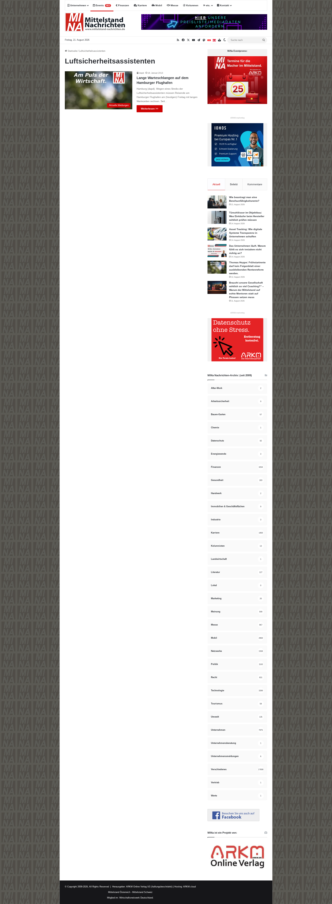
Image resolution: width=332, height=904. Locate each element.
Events (102, 5)
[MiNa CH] (209, 40)
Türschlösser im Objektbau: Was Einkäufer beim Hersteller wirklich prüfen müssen (246, 216)
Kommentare (254, 184)
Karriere (142, 5)
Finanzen (123, 5)
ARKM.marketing (237, 118)
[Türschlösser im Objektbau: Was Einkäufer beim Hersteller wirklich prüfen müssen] (217, 217)
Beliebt (234, 184)
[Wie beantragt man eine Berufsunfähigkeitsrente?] (217, 201)
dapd (141, 73)
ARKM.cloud (189, 886)
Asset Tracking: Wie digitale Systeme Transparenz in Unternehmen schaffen (245, 233)
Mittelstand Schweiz (142, 892)
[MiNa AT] (214, 40)
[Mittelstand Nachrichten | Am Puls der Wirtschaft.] (95, 23)
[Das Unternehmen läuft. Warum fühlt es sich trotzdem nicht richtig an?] (217, 250)
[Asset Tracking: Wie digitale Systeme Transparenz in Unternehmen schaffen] (217, 233)
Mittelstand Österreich (119, 892)
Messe (174, 5)
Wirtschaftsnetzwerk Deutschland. (136, 897)
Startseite (72, 51)
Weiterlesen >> (149, 108)
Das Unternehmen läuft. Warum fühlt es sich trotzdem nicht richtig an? (247, 249)
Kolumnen (192, 5)
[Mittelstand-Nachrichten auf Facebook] (233, 820)
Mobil (158, 5)
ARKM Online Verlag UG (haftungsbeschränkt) (149, 886)
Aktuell (216, 184)
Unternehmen (78, 5)
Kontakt (224, 5)
